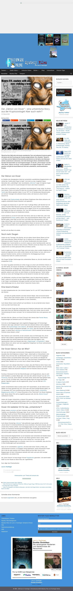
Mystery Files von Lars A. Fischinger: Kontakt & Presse (17, 523)
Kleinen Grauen (43, 394)
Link (10, 261)
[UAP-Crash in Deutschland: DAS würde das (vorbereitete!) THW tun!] (68, 339)
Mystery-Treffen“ (64, 112)
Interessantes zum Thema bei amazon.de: (27, 475)
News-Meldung (18, 482)
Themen (3, 70)
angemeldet (10, 497)
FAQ (2, 525)
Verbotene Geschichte (64, 506)
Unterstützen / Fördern (7, 518)
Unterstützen (50, 70)
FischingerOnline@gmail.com (16, 470)
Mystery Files (13, 73)
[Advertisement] (36, 23)
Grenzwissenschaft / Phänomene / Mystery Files (62, 373)
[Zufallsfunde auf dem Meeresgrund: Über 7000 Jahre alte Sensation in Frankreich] (60, 317)
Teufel (3, 192)
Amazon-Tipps (61, 70)
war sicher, (30, 328)
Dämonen (33, 183)
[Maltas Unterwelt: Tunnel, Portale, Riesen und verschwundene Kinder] (68, 311)
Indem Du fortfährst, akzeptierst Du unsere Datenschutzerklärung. (55, 529)
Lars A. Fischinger (6, 466)
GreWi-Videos (14, 70)
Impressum (4, 531)
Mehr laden (64, 344)
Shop (43, 70)
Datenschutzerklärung (7, 527)
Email (39, 523)
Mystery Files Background (8, 520)
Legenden (20, 446)
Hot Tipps (59, 380)
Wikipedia (23, 368)
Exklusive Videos (26, 70)
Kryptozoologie (15, 199)
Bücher (36, 70)
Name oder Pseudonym (43, 518)
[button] (6, 120)
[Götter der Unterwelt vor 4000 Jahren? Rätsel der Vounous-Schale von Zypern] (68, 305)
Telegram (22, 73)
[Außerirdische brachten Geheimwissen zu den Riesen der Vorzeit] (60, 322)
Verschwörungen (61, 412)
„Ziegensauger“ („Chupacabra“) (36, 341)
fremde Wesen (43, 317)
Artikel (4, 482)
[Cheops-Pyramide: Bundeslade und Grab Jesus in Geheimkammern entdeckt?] (68, 317)
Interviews (59, 384)
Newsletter (4, 73)
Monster (18, 423)
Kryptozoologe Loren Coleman (17, 326)
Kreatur (13, 217)
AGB (2, 529)
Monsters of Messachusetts (23, 330)
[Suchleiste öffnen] (71, 73)
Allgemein (59, 355)
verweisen (13, 410)
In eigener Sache (61, 382)
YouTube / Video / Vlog (62, 418)
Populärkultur (30, 457)
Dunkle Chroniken (64, 470)
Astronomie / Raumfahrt (63, 364)
